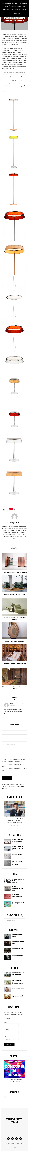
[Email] (14, 509)
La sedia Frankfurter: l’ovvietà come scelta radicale (17, 896)
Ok (9, 13)
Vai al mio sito (14, 825)
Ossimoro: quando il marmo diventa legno (14, 641)
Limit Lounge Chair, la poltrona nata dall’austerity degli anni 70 (18, 982)
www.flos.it (4, 91)
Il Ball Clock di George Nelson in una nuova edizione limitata (17, 863)
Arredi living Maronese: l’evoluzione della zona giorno (17, 888)
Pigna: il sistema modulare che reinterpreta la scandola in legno (18, 974)
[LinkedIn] (20, 1138)
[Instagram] (12, 1138)
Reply (23, 703)
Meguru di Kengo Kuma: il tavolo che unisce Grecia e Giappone (18, 880)
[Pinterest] (16, 1138)
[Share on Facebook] (8, 509)
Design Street (15, 23)
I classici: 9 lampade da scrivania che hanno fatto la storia (18, 848)
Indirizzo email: (7, 1037)
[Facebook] (8, 1138)
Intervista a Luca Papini (17, 955)
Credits (23, 1143)
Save (11, 509)
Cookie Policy (17, 13)
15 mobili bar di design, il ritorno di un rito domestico (14, 572)
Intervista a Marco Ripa (17, 948)
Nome (5, 1022)
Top (15, 1147)
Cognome (6, 1029)
